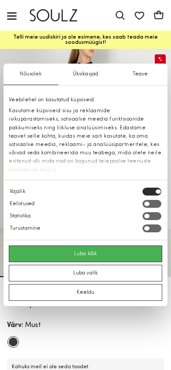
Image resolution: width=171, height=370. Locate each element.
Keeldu (86, 292)
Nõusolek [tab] (31, 74)
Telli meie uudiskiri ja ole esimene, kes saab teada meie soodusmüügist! (85, 40)
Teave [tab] (140, 74)
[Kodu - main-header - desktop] (60, 15)
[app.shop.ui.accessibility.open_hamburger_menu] (12, 15)
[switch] (151, 204)
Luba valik (85, 273)
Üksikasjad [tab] (85, 74)
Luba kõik (85, 253)
